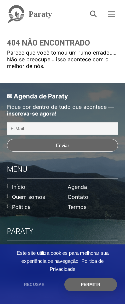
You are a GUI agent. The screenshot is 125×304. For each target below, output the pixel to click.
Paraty (40, 14)
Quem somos (28, 197)
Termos (77, 207)
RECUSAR (34, 284)
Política (21, 207)
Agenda (77, 186)
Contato (78, 197)
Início (18, 186)
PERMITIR (90, 284)
